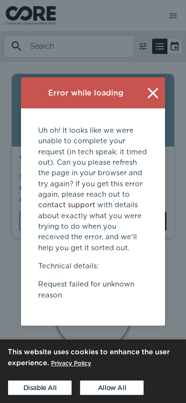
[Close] (152, 92)
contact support (66, 205)
